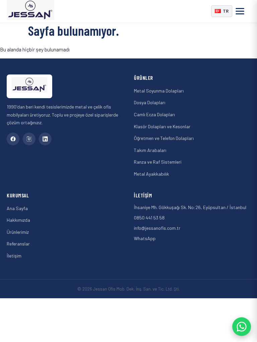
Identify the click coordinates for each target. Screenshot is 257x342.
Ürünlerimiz (18, 232)
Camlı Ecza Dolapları (154, 114)
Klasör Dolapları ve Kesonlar (162, 126)
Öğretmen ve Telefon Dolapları (164, 138)
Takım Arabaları (150, 150)
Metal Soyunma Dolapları (159, 91)
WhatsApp (145, 238)
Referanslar (18, 243)
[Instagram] (29, 139)
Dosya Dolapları (149, 102)
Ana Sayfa (17, 208)
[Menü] (243, 11)
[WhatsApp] (241, 326)
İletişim (14, 256)
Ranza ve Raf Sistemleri (157, 162)
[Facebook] (13, 139)
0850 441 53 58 (149, 217)
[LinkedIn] (45, 139)
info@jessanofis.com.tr (157, 228)
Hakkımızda (18, 220)
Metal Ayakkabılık (151, 174)
